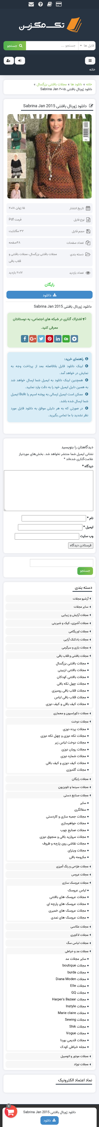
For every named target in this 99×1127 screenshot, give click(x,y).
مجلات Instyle (76, 1006)
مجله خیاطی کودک (73, 1047)
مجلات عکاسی (79, 926)
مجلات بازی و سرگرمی (75, 647)
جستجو (13, 45)
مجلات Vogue (76, 1033)
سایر (83, 803)
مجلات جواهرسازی (73, 823)
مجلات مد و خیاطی (76, 951)
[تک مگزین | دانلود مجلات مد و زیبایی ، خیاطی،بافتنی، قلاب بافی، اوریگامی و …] (49, 24)
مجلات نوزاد (81, 1064)
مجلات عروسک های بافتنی (68, 897)
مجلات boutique (74, 965)
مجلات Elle (78, 986)
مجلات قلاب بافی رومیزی (69, 690)
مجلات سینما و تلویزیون (73, 787)
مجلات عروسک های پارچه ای (66, 904)
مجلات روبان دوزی (73, 749)
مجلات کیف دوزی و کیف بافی (66, 763)
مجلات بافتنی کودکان (71, 677)
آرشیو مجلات (80, 598)
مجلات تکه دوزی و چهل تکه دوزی (63, 736)
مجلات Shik (77, 1026)
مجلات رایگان (80, 779)
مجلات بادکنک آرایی (76, 639)
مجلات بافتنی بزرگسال (43, 254)
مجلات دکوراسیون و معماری (70, 713)
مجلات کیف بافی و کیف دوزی (66, 704)
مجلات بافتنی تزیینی (72, 670)
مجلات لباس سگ (77, 943)
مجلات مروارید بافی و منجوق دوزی (63, 837)
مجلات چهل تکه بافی (71, 684)
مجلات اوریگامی (78, 631)
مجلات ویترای (77, 850)
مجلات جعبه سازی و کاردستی (66, 816)
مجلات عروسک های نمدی (68, 917)
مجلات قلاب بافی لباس (70, 697)
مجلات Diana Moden (71, 979)
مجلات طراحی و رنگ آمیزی (72, 866)
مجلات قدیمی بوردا (73, 1040)
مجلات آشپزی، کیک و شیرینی (70, 623)
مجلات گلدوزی (76, 770)
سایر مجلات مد (75, 959)
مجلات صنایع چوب (73, 830)
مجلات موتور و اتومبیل (74, 1056)
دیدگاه (87, 466)
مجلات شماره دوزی (73, 756)
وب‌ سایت (86, 536)
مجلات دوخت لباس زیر (70, 742)
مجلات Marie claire (72, 1013)
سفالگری (80, 809)
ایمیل (88, 527)
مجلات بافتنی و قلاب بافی (72, 656)
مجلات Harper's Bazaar (69, 999)
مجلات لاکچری (79, 935)
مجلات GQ (78, 993)
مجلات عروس (79, 874)
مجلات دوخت (79, 721)
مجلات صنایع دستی (76, 795)
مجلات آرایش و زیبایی (74, 615)
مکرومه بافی (77, 857)
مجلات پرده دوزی (74, 729)
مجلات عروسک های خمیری (67, 910)
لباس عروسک (77, 890)
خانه (92, 69)
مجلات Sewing (75, 1020)
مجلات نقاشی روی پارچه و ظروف (64, 843)
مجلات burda (76, 972)
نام (90, 518)
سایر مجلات (81, 607)
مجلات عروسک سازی (75, 883)
